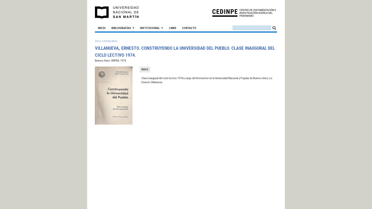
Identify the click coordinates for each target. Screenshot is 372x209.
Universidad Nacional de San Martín (117, 12)
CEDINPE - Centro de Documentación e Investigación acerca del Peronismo (244, 13)
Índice (144, 69)
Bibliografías (121, 28)
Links (172, 28)
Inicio (102, 28)
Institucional (150, 28)
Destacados (110, 41)
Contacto (189, 28)
